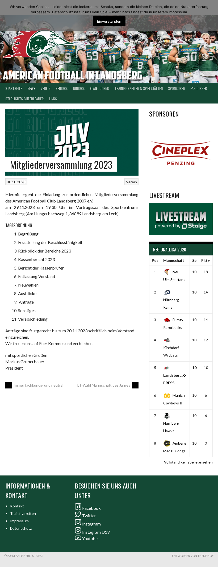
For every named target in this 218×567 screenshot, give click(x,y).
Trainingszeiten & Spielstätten (139, 88)
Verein (45, 88)
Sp (194, 260)
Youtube (90, 538)
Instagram (91, 523)
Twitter (89, 515)
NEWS (31, 88)
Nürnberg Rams (171, 303)
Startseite (13, 88)
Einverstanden (109, 21)
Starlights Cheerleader (24, 98)
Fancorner (198, 88)
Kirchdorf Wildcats (171, 351)
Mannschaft (173, 260)
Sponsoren (176, 88)
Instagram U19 (96, 532)
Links (53, 98)
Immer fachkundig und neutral (35, 385)
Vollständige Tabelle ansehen (188, 462)
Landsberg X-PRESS (175, 379)
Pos (155, 260)
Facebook (91, 508)
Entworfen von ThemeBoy (193, 555)
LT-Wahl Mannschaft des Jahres (107, 385)
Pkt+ (205, 260)
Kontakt (17, 506)
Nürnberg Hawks (171, 427)
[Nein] (211, 15)
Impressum (19, 521)
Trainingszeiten (23, 513)
